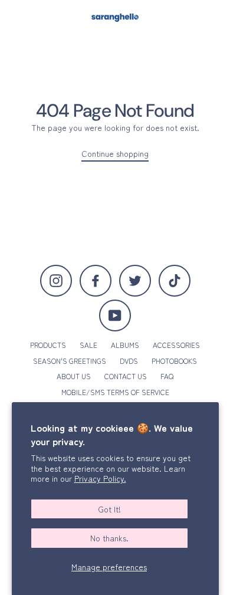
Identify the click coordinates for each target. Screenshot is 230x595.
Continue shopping (115, 153)
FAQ (166, 376)
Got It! (109, 509)
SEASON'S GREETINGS (69, 361)
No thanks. (109, 538)
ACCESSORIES (176, 345)
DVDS (129, 361)
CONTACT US (125, 376)
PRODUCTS (48, 345)
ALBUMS (125, 345)
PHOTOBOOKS (174, 361)
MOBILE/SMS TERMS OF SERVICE (115, 392)
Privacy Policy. (100, 478)
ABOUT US (74, 376)
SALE (88, 345)
